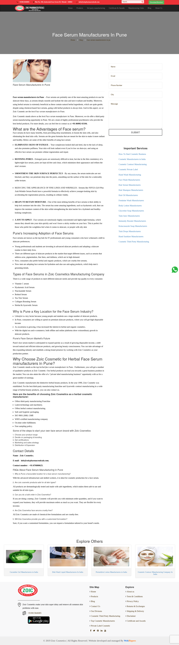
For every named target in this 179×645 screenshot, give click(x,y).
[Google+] (98, 630)
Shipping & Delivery (135, 611)
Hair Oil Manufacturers (128, 195)
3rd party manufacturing (96, 8)
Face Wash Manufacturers (129, 180)
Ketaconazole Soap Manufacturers (133, 226)
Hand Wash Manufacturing (130, 175)
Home (70, 8)
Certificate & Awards (116, 8)
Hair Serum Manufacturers (130, 185)
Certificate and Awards (136, 621)
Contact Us (95, 606)
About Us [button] (158, 8)
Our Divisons (96, 611)
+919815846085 (24, 2)
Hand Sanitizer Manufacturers (131, 236)
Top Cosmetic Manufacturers (102, 621)
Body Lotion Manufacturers (130, 205)
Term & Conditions (135, 596)
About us (130, 591)
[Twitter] (94, 630)
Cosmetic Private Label (128, 169)
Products (80, 8)
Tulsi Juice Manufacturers (129, 216)
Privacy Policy (133, 601)
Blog (149, 8)
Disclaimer (131, 616)
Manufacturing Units (136, 8)
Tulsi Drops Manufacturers (130, 231)
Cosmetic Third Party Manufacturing (134, 241)
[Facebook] (91, 630)
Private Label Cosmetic (100, 626)
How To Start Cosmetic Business (132, 154)
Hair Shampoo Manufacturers (131, 190)
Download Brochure (156, 2)
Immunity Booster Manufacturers (132, 221)
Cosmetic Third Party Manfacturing (105, 616)
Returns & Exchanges (136, 606)
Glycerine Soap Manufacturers (131, 211)
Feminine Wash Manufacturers (131, 200)
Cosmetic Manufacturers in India (132, 159)
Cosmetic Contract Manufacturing (133, 164)
